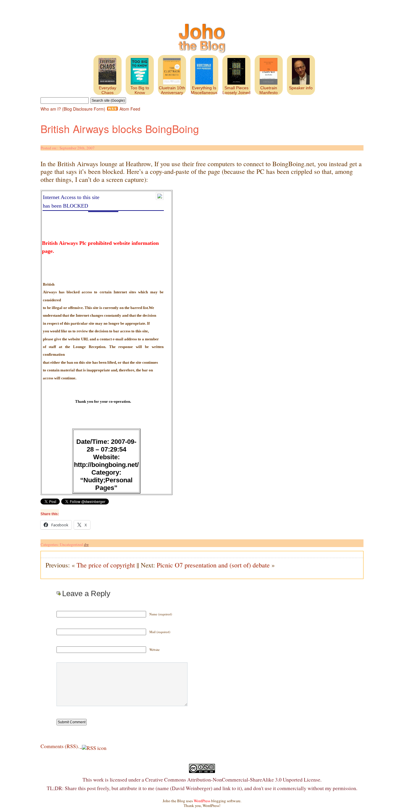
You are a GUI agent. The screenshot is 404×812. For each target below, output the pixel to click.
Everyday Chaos (107, 90)
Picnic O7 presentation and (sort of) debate (213, 565)
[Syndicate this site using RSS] (81, 746)
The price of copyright (106, 565)
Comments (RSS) (59, 746)
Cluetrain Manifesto (268, 90)
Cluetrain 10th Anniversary (172, 90)
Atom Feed (129, 109)
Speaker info (301, 87)
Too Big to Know (139, 90)
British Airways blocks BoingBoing (120, 128)
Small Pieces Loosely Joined (236, 90)
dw (86, 544)
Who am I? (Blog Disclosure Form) (73, 109)
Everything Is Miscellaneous (204, 90)
